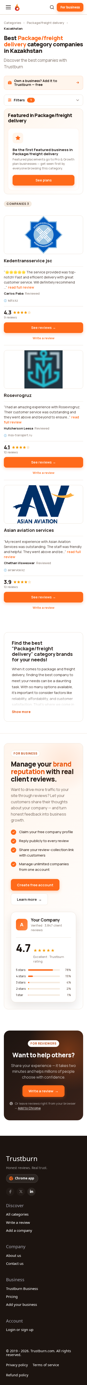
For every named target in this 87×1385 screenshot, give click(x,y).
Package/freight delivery (45, 23)
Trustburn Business (22, 1288)
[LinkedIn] (31, 1192)
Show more (21, 712)
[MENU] (8, 7)
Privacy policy (17, 1365)
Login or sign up (19, 1329)
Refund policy (17, 1375)
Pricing (12, 1296)
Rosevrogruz (18, 395)
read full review (21, 287)
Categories (12, 23)
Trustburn (21, 1158)
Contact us (14, 1263)
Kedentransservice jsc (28, 260)
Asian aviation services (29, 530)
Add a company (19, 1230)
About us (13, 1255)
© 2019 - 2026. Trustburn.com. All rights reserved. (38, 1353)
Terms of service (46, 1365)
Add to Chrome (29, 1108)
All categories (17, 1214)
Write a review (43, 338)
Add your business (21, 1304)
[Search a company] (52, 7)
